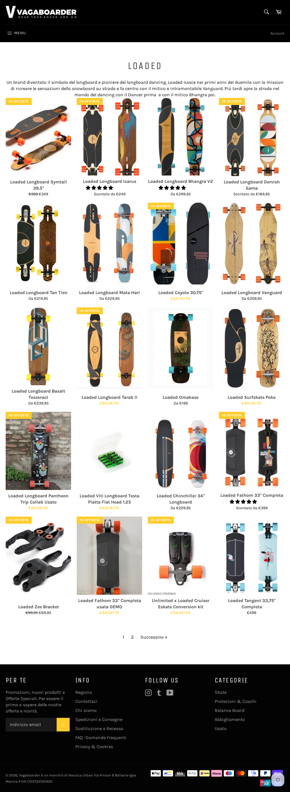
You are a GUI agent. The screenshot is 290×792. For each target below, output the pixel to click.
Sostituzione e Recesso (99, 728)
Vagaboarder (29, 775)
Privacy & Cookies (94, 746)
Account (277, 33)
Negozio (83, 692)
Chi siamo (86, 710)
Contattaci (86, 701)
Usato (221, 728)
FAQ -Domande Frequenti (101, 737)
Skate (221, 692)
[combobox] (266, 12)
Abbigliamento (230, 719)
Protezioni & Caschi (236, 701)
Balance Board (229, 710)
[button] (100, 187)
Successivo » (153, 637)
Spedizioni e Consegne (98, 719)
